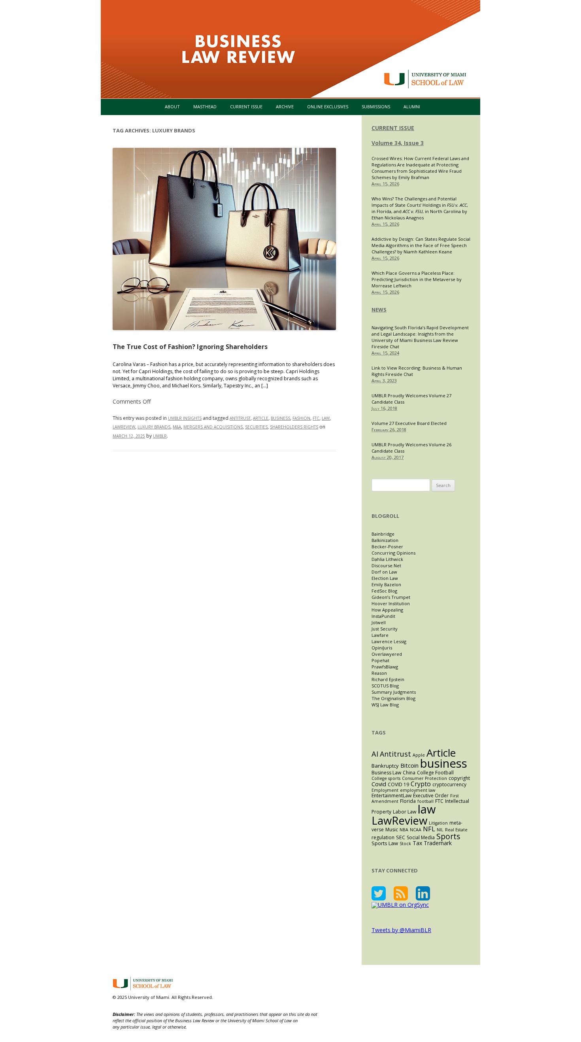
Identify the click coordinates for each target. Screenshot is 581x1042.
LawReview (124, 427)
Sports (448, 836)
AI (375, 754)
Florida (408, 801)
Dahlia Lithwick (387, 559)
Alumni (412, 106)
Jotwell (379, 622)
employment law (417, 790)
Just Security (385, 629)
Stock (405, 843)
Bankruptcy (385, 765)
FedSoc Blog (384, 591)
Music (391, 829)
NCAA (415, 829)
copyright (459, 778)
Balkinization (385, 540)
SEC (400, 837)
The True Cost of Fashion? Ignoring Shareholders (190, 346)
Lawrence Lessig (389, 641)
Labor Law (404, 811)
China (409, 772)
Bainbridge (383, 534)
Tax (417, 843)
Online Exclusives (327, 106)
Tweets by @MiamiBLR (401, 930)
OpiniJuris (382, 648)
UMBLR (160, 436)
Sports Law (385, 843)
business (280, 418)
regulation (383, 837)
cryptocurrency (449, 784)
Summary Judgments (394, 692)
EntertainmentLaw (391, 795)
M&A (177, 427)
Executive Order (431, 795)
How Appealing (387, 610)
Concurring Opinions (393, 553)
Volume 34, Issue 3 (398, 143)
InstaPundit (383, 616)
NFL (429, 828)
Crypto (421, 784)
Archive (285, 106)
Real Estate (456, 829)
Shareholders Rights (294, 427)
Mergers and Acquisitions (213, 427)
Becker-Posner (387, 546)
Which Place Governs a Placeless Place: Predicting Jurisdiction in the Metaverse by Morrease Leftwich (417, 279)
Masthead (205, 106)
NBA (404, 829)
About (172, 106)
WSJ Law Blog (385, 705)
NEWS (379, 309)
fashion (301, 418)
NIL (440, 829)
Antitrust (240, 418)
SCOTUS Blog (385, 686)
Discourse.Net (386, 565)
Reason (379, 673)
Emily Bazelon (386, 584)
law (326, 418)
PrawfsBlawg (385, 667)
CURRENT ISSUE (393, 128)
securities (256, 427)
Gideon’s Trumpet (391, 597)
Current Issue (246, 106)
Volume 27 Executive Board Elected (409, 423)
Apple (419, 755)
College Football (435, 772)
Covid (379, 784)
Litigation (438, 823)
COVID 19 (398, 784)
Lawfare (380, 635)
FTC (316, 418)
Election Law (385, 578)
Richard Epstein (388, 679)
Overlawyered (387, 654)
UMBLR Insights (185, 418)
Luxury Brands (154, 427)
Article (260, 418)
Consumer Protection (424, 778)
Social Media (421, 837)
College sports (386, 778)
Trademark (438, 843)
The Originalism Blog (393, 698)
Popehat (380, 660)
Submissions (376, 106)
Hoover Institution (391, 603)
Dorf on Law (384, 572)
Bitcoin (409, 765)
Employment (385, 790)
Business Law (386, 772)
